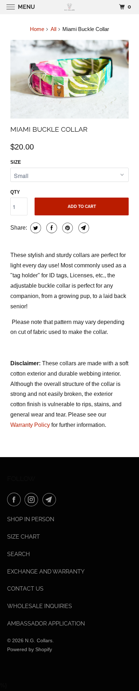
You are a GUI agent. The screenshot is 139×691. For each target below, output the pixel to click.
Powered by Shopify (29, 649)
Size (15, 162)
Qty (15, 192)
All (53, 29)
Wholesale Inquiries (39, 606)
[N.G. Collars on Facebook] (15, 499)
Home (37, 29)
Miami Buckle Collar (48, 129)
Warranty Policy (30, 425)
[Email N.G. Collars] (50, 499)
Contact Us (25, 588)
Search (18, 554)
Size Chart (23, 536)
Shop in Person (30, 519)
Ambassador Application (46, 623)
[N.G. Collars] (69, 7)
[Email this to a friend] (83, 228)
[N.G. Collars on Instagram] (33, 499)
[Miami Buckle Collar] (69, 79)
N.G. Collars (38, 640)
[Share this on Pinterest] (67, 228)
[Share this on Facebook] (51, 228)
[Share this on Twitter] (35, 228)
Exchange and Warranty (45, 571)
